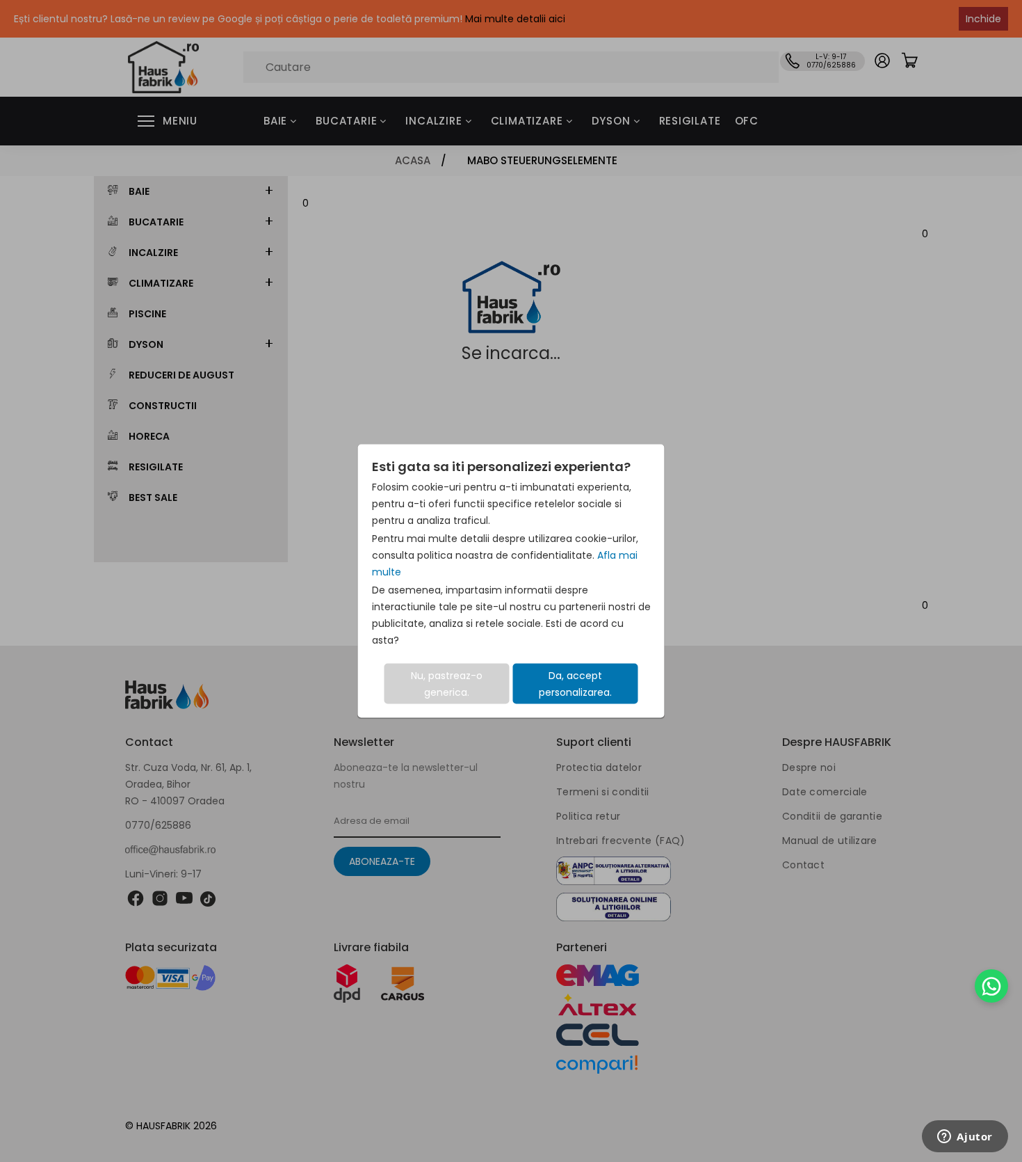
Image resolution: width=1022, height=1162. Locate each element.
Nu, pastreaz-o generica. (446, 684)
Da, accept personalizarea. (575, 684)
